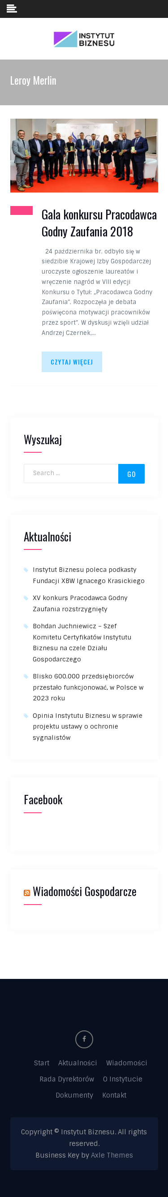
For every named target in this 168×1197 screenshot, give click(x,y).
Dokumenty (74, 1095)
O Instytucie (122, 1079)
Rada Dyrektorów (66, 1079)
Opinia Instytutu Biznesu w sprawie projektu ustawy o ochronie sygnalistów (87, 727)
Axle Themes (112, 1155)
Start (41, 1063)
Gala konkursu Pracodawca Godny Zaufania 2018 (99, 223)
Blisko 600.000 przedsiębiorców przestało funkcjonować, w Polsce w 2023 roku (88, 687)
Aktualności (77, 1063)
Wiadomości (126, 1063)
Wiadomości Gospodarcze (85, 891)
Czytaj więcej (72, 361)
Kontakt (114, 1095)
